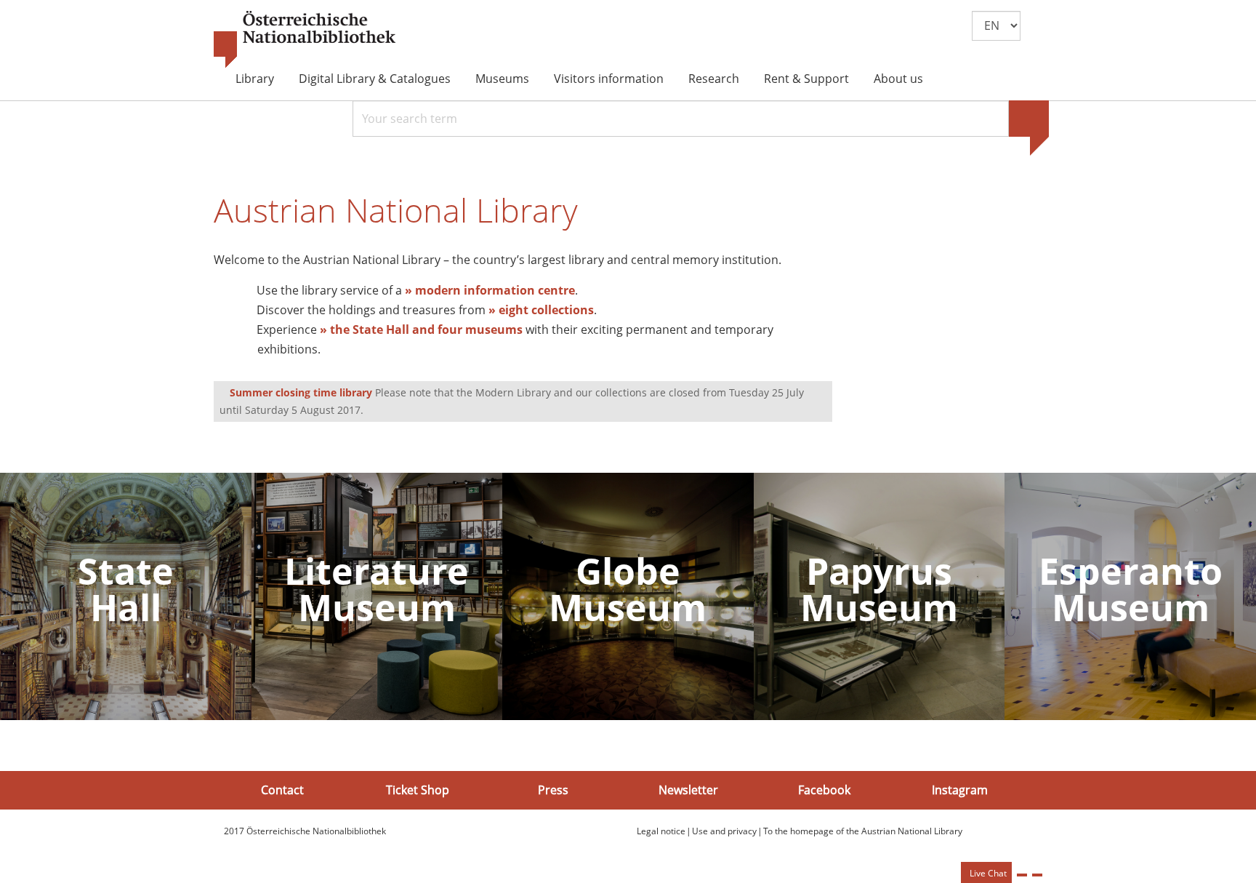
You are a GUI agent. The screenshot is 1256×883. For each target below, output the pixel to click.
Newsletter (688, 790)
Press (553, 790)
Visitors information (609, 79)
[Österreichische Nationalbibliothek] (304, 40)
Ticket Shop (417, 790)
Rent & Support (806, 79)
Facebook (824, 790)
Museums (502, 79)
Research (713, 79)
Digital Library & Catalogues (375, 79)
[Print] (1022, 875)
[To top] (1037, 875)
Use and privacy (724, 831)
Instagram (960, 790)
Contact (282, 790)
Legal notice (661, 831)
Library (255, 79)
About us (898, 79)
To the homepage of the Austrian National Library (862, 831)
